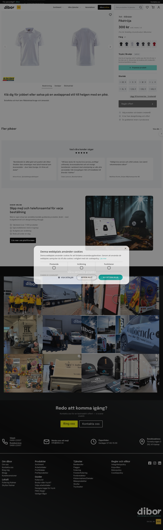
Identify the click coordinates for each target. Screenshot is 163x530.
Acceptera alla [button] (110, 277)
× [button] (125, 248)
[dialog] (81, 265)
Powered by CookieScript (49, 275)
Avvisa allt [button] (86, 277)
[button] (65, 277)
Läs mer (103, 258)
